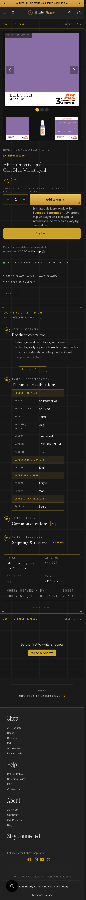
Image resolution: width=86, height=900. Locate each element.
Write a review (42, 653)
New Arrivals (14, 753)
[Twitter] (48, 859)
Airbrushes (13, 748)
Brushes (12, 738)
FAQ (9, 784)
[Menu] (4, 12)
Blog (9, 825)
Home (6, 150)
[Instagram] (35, 859)
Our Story (13, 814)
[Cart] (79, 12)
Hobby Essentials (26, 150)
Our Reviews (14, 820)
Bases (10, 732)
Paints (45, 150)
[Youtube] (42, 859)
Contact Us (13, 789)
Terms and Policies (42, 894)
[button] (17, 128)
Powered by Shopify (56, 886)
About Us (12, 809)
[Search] (13, 12)
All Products (14, 727)
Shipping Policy (16, 778)
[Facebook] (29, 859)
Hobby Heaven (34, 886)
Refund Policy (15, 773)
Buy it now (42, 233)
